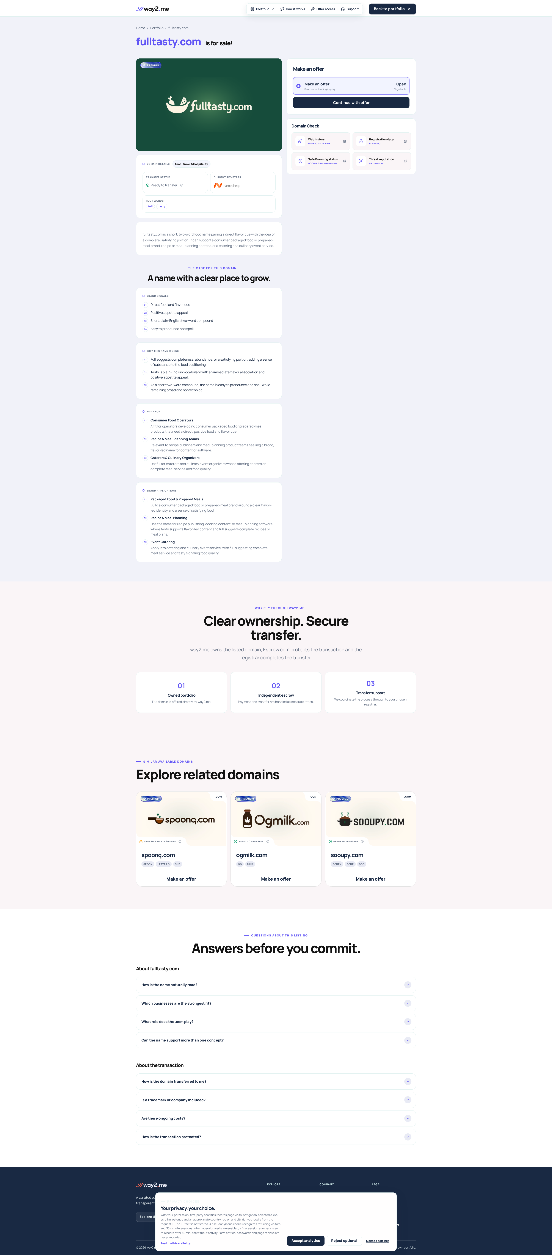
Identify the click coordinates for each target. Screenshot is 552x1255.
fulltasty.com (178, 28)
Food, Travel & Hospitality (191, 164)
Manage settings (377, 1241)
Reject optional (344, 1240)
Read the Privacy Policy (176, 1243)
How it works (295, 9)
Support (353, 9)
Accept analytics (306, 1240)
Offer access (326, 9)
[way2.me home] (152, 9)
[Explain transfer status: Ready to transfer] (182, 185)
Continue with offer (351, 102)
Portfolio (263, 9)
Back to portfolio (389, 8)
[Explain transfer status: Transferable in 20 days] (180, 841)
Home (140, 28)
